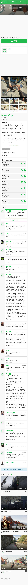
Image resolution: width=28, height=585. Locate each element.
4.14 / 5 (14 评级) (4, 119)
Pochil (7, 223)
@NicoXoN (8, 333)
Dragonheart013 (10, 430)
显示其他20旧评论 (14, 220)
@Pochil (8, 251)
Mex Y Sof (8, 444)
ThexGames (9, 452)
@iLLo (24, 259)
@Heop (8, 386)
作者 (10, 210)
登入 (8, 469)
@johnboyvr (9, 252)
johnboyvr (8, 241)
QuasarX (8, 422)
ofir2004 (8, 358)
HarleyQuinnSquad (10, 412)
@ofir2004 (8, 377)
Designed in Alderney (5, 578)
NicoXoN (8, 323)
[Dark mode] (24, 2)
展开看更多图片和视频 (14, 111)
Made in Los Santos (5, 580)
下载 (15, 41)
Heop (7, 365)
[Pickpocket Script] (14, 87)
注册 (11, 469)
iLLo (9, 49)
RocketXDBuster (10, 462)
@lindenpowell (9, 338)
